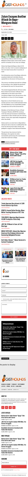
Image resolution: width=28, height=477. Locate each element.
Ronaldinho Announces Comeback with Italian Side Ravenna (18, 171)
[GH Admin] (2, 29)
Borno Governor (5, 143)
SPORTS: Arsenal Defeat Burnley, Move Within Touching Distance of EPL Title (12, 211)
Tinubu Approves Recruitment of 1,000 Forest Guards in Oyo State (12, 204)
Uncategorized (5, 207)
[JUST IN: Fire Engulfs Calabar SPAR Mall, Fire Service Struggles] (5, 163)
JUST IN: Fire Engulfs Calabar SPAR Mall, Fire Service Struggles (17, 162)
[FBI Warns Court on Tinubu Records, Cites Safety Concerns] (5, 181)
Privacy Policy (16, 469)
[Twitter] (5, 38)
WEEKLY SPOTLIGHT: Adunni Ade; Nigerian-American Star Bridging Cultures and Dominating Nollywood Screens (13, 233)
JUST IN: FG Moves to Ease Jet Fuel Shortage (11, 225)
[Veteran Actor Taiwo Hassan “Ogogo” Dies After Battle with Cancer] (5, 154)
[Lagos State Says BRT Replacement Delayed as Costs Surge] (5, 190)
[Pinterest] (9, 38)
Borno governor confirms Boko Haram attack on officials (7, 261)
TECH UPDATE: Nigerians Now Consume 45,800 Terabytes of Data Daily (12, 218)
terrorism (12, 143)
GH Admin (10, 29)
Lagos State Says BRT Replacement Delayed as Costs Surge (17, 189)
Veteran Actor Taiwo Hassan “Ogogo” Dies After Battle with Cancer (18, 154)
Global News (13, 175)
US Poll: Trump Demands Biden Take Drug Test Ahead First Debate (20, 259)
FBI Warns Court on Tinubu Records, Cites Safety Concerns (18, 180)
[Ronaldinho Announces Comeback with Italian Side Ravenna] (5, 172)
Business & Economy (15, 166)
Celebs (12, 157)
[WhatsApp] (12, 38)
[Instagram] (6, 407)
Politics (12, 184)
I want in (13, 466)
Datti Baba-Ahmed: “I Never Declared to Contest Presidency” (13, 241)
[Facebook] (2, 38)
